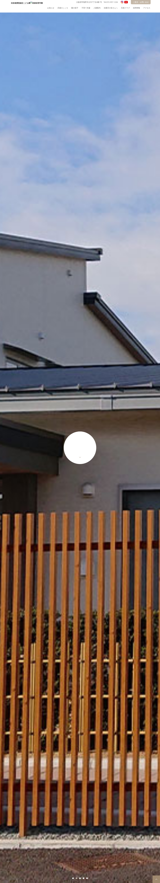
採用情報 (136, 8)
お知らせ (50, 8)
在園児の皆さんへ (111, 8)
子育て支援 (86, 8)
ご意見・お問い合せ (141, 2)
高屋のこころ (63, 8)
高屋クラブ (125, 8)
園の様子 (74, 8)
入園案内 (97, 8)
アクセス (146, 8)
